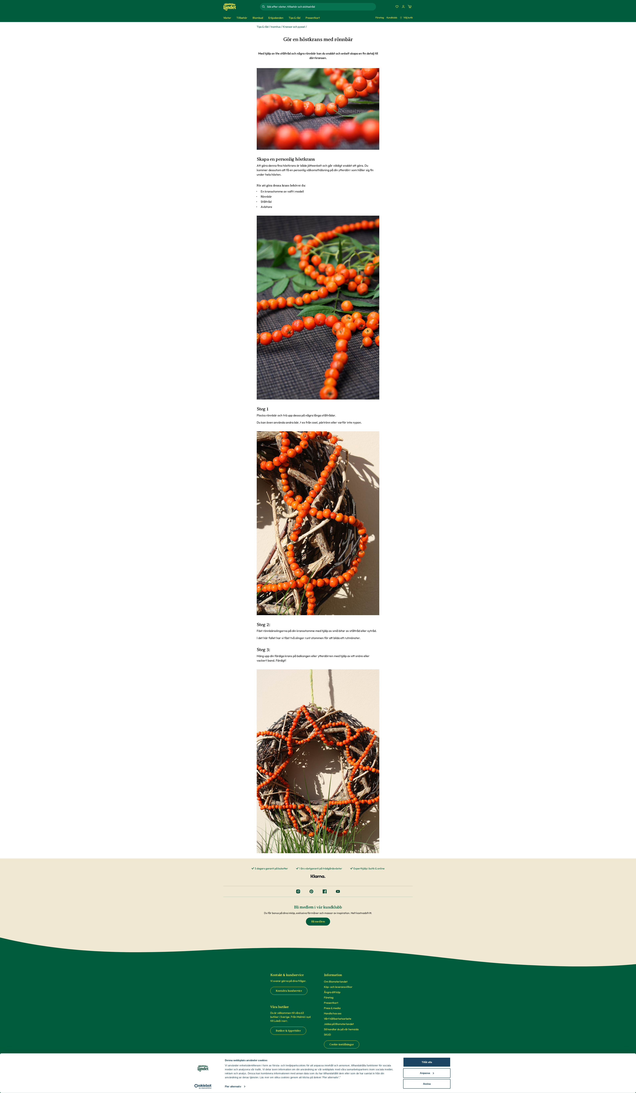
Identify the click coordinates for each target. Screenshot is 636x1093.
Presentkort (331, 1002)
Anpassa (425, 1072)
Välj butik (408, 17)
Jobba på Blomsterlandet (339, 1024)
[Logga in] (403, 6)
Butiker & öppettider (288, 1030)
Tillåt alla (427, 1062)
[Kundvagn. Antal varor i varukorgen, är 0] (409, 6)
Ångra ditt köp (332, 992)
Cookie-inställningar (341, 1044)
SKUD (327, 1034)
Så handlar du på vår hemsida (341, 1029)
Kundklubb (392, 17)
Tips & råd (262, 26)
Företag (379, 17)
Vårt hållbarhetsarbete (337, 1018)
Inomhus (276, 26)
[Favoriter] (397, 6)
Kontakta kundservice (289, 990)
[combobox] (321, 7)
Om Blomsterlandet (335, 981)
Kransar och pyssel (294, 26)
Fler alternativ (233, 1086)
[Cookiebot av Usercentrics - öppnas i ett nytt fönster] (202, 1086)
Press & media (332, 1008)
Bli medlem (318, 921)
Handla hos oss (332, 1013)
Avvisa (427, 1083)
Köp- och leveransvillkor (338, 986)
